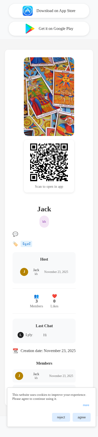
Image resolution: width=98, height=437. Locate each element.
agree (82, 417)
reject (61, 417)
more (86, 405)
